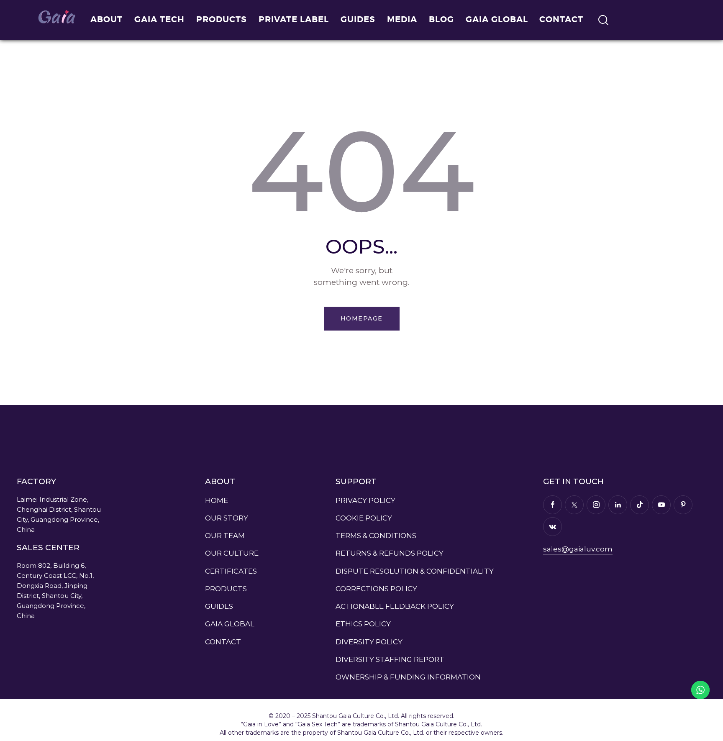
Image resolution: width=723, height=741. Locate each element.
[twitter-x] (574, 504)
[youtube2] (661, 504)
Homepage (362, 318)
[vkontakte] (552, 526)
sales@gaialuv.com (578, 549)
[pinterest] (683, 504)
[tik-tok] (639, 504)
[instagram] (596, 504)
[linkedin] (617, 504)
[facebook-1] (552, 504)
